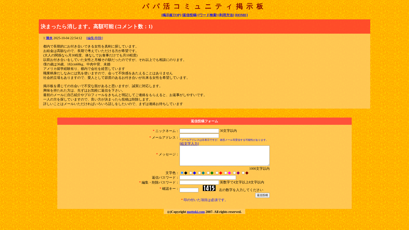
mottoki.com (196, 212)
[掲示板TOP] (171, 15)
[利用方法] (226, 15)
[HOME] (241, 15)
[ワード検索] (207, 15)
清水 (49, 38)
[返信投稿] (189, 15)
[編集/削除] (94, 38)
